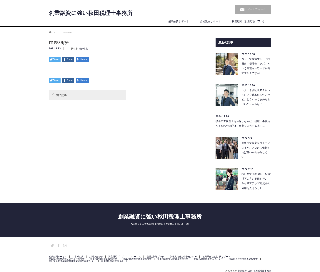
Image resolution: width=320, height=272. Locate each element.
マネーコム (135, 256)
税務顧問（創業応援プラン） (249, 21)
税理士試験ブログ (155, 256)
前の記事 (61, 95)
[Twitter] (51, 245)
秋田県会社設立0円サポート (216, 256)
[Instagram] (64, 245)
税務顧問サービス (58, 256)
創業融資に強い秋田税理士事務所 (91, 13)
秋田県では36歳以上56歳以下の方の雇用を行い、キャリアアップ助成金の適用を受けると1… (256, 181)
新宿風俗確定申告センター (183, 256)
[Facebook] (58, 245)
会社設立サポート (210, 21)
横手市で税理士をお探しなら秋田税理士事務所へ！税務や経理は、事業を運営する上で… (243, 123)
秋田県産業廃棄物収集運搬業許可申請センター (72, 261)
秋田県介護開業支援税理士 (103, 259)
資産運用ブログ (116, 256)
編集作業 (83, 48)
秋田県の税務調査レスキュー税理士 (66, 259)
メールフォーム (256, 9)
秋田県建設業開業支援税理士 (137, 259)
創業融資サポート (178, 21)
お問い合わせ (96, 256)
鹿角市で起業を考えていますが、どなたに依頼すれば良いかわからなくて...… (255, 149)
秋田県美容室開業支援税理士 (243, 259)
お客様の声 (78, 256)
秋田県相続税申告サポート (114, 261)
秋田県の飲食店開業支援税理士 (172, 259)
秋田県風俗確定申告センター (208, 259)
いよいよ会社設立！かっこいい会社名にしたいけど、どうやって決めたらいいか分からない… (255, 97)
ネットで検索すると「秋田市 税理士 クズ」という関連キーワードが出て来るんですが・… (255, 66)
